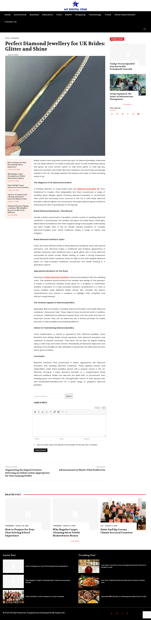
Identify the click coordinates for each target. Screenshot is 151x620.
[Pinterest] (128, 114)
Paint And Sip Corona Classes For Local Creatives (18, 186)
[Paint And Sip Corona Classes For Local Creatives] (123, 514)
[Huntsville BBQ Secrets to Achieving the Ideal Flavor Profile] (88, 596)
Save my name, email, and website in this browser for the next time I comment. (67, 445)
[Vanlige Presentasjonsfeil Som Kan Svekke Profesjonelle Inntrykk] (128, 54)
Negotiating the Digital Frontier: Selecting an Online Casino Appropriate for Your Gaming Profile (27, 473)
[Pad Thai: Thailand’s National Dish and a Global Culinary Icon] (88, 581)
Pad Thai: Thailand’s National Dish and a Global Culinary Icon (123, 581)
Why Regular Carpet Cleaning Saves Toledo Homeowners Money (16, 176)
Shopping (15, 38)
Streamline (9, 526)
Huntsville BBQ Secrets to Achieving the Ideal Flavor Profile (123, 596)
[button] (144, 28)
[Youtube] (138, 114)
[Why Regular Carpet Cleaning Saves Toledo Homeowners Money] (75, 514)
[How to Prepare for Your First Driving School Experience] (27, 514)
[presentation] (35, 411)
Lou (102, 526)
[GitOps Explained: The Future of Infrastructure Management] (128, 85)
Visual (97, 408)
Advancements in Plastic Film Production (82, 470)
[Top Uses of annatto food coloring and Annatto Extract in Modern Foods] (88, 566)
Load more (127, 104)
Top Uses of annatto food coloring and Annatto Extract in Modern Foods (17, 197)
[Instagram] (117, 114)
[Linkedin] (122, 114)
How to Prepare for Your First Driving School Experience (17, 165)
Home (7, 38)
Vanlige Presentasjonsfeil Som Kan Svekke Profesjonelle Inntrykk (122, 66)
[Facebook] (112, 114)
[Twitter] (133, 114)
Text (103, 408)
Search (69, 396)
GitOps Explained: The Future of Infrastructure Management (121, 96)
